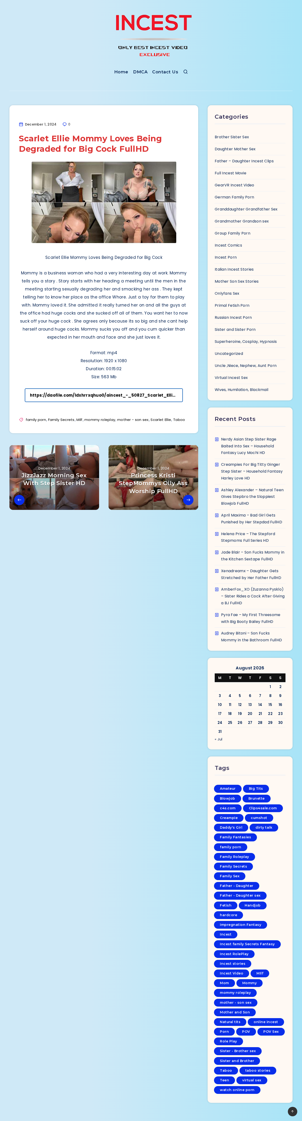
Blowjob (227, 798)
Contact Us (165, 72)
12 (240, 704)
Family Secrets (61, 419)
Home (121, 72)
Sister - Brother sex (238, 1051)
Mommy (249, 983)
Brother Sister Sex (232, 137)
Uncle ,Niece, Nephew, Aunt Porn (246, 365)
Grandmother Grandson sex (242, 221)
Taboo (179, 419)
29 (270, 722)
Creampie (229, 818)
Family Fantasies (235, 837)
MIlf (79, 419)
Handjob (253, 905)
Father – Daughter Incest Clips (244, 161)
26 (240, 722)
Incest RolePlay (234, 954)
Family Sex (229, 876)
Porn (224, 1031)
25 (230, 722)
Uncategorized (229, 353)
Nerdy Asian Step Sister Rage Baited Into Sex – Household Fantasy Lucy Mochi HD (248, 446)
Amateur (228, 788)
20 (250, 713)
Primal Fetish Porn (232, 305)
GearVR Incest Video (234, 185)
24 (220, 722)
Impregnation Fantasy (240, 925)
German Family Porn (234, 197)
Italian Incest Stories (234, 269)
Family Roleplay (234, 857)
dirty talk (264, 827)
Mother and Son (235, 1012)
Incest (225, 934)
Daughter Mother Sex (235, 149)
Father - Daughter (236, 886)
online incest (266, 1022)
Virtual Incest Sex (231, 377)
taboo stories (258, 1070)
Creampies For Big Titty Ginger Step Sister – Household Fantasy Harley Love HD (252, 471)
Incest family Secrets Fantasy (247, 944)
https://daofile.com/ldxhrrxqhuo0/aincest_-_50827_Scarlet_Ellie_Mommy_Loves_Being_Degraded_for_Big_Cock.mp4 (106, 395)
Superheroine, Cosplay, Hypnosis (246, 341)
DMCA (140, 72)
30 (280, 722)
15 (270, 704)
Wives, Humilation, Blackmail (241, 389)
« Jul (218, 739)
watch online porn (237, 1090)
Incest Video (231, 973)
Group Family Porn (232, 233)
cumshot (259, 818)
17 (220, 713)
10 (220, 704)
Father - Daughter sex (240, 895)
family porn (36, 419)
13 (250, 704)
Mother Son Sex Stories (237, 281)
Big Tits (256, 788)
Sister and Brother (237, 1061)
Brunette (256, 798)
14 (260, 704)
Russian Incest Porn (233, 317)
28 (260, 722)
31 (220, 731)
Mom (224, 983)
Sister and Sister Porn (235, 329)
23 (280, 713)
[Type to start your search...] (185, 72)
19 (240, 713)
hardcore (228, 915)
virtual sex (251, 1080)
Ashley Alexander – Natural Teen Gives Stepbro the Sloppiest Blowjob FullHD (252, 496)
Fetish (225, 905)
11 (230, 704)
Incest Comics (228, 245)
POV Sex (271, 1031)
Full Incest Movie (230, 173)
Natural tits (230, 1022)
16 (280, 704)
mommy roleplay (99, 419)
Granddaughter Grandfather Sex (246, 209)
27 (250, 722)
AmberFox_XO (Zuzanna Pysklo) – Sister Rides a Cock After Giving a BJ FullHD (253, 596)
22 (270, 713)
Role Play (228, 1041)
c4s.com (228, 808)
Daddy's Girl (231, 827)
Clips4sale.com (263, 808)
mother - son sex (133, 419)
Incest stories (232, 963)
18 (230, 713)
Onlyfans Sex (227, 293)
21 (260, 713)
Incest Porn (226, 257)
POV (246, 1031)
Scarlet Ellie (161, 419)
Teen (224, 1080)
